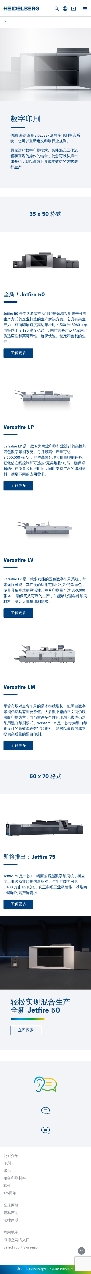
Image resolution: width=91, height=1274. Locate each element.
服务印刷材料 (15, 1178)
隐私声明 (11, 1213)
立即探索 (26, 1030)
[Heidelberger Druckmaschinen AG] (21, 9)
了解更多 (18, 353)
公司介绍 (11, 1156)
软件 (7, 1186)
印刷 (7, 1163)
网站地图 (11, 1233)
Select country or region (21, 1247)
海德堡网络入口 (17, 1240)
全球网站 (11, 1205)
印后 (7, 1171)
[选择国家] (65, 8)
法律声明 (11, 1220)
